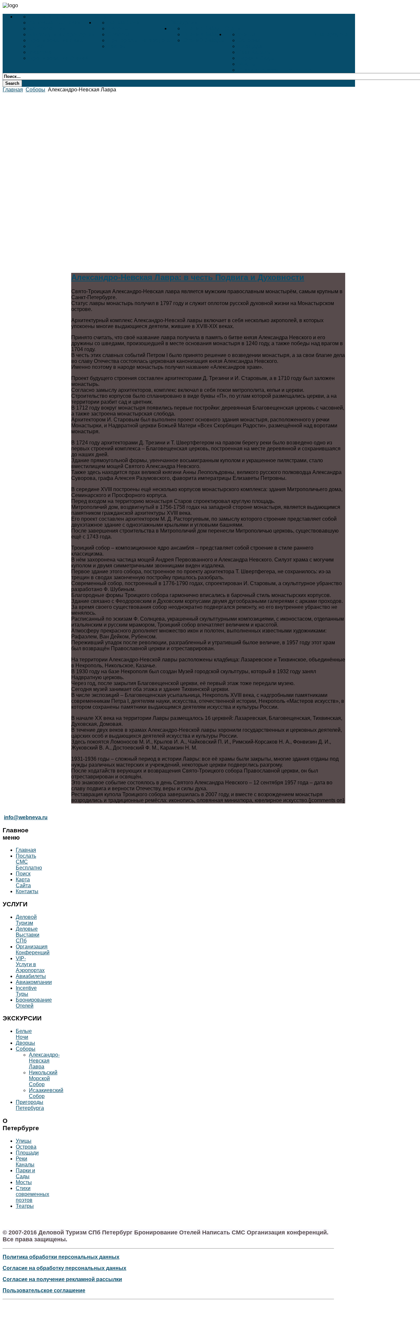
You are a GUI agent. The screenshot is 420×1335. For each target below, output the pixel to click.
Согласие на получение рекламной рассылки (62, 1279)
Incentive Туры (26, 991)
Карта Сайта (23, 882)
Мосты (247, 64)
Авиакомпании (34, 982)
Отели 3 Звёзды (204, 40)
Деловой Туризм (50, 16)
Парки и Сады (256, 58)
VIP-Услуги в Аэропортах (61, 34)
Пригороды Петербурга (139, 40)
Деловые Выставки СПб (27, 934)
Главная (13, 89)
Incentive (40, 52)
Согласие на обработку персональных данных (64, 1268)
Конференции (47, 28)
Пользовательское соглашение (44, 1290)
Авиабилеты (31, 976)
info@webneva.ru (26, 817)
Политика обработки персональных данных (61, 1257)
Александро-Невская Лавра (44, 1060)
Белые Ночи (124, 22)
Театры (117, 46)
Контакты (27, 891)
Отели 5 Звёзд (201, 28)
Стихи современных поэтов (275, 70)
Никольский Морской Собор (43, 1078)
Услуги (103, 16)
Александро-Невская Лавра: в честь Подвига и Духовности (187, 277)
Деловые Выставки (54, 22)
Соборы (118, 34)
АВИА (37, 46)
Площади (250, 46)
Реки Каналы (255, 52)
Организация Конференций (33, 949)
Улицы (246, 34)
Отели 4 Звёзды (204, 34)
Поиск (23, 873)
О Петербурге (330, 34)
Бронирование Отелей (59, 58)
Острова (249, 40)
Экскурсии (184, 22)
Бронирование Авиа (56, 40)
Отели (233, 28)
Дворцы (118, 28)
